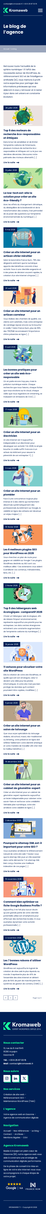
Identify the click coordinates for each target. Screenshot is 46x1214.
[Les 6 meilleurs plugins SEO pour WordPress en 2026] (23, 535)
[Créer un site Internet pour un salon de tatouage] (23, 711)
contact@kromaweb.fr (21, 1063)
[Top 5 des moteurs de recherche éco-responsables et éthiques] (23, 116)
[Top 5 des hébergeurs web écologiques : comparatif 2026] (23, 593)
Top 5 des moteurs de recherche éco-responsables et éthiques (21, 134)
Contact (7, 1134)
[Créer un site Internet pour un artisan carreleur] (23, 296)
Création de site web (13, 1094)
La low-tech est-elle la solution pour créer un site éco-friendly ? (19, 196)
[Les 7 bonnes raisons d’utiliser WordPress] (23, 946)
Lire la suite (9, 162)
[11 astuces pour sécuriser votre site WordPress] (23, 652)
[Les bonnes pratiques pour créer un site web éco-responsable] (23, 355)
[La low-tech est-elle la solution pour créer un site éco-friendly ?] (23, 178)
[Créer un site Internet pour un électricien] (23, 417)
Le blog (35, 1130)
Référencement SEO (13, 1097)
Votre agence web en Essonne (18, 1114)
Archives (19, 1134)
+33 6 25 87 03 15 (17, 1060)
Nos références (21, 1130)
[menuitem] (39, 10)
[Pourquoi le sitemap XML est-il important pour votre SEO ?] (23, 828)
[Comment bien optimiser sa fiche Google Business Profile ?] (23, 887)
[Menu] (39, 10)
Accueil (6, 49)
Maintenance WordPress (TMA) (19, 1101)
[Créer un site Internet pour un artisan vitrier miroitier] (23, 237)
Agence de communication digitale (20, 1117)
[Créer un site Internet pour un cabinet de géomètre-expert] (23, 769)
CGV (25, 1137)
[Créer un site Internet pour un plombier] (23, 476)
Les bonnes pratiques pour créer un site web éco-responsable (20, 373)
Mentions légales (11, 1137)
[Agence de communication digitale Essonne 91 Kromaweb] (19, 10)
